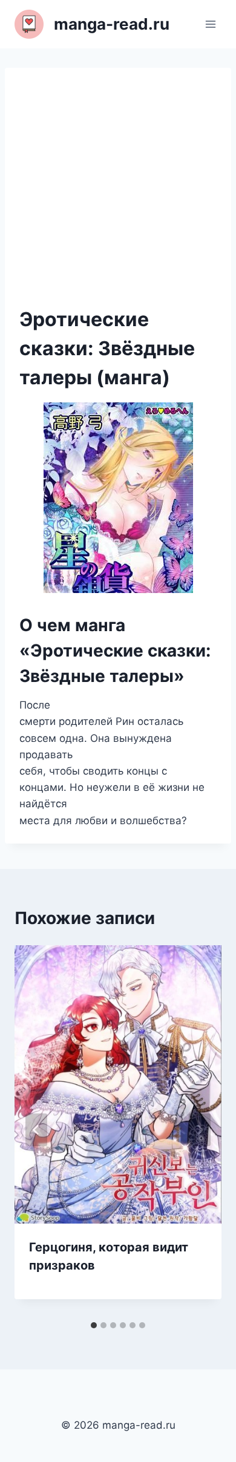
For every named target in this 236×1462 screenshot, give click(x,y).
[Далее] (200, 1129)
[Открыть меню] (210, 24)
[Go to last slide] (36, 1129)
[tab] (94, 1325)
